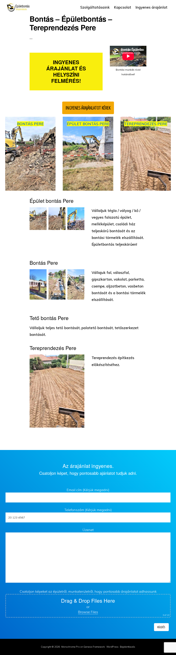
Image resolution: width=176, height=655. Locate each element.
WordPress (112, 646)
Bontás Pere (30, 123)
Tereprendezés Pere (145, 123)
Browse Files (88, 612)
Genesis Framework (94, 646)
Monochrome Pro (70, 646)
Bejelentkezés (127, 646)
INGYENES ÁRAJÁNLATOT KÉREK (88, 108)
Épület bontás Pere (88, 123)
